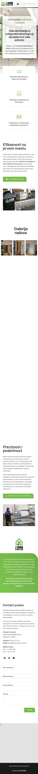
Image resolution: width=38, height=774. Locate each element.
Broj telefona (8, 676)
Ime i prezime (8, 668)
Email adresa (8, 685)
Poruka (5, 694)
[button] (17, 4)
